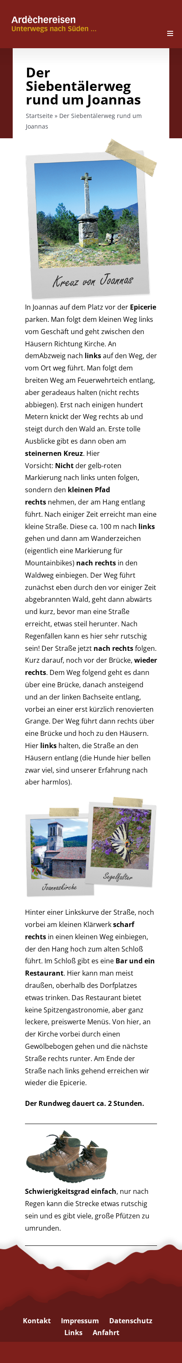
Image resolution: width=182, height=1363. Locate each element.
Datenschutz (130, 1320)
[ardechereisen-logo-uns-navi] (53, 14)
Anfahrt (106, 1332)
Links (73, 1332)
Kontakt (37, 1320)
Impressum (80, 1320)
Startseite (39, 116)
